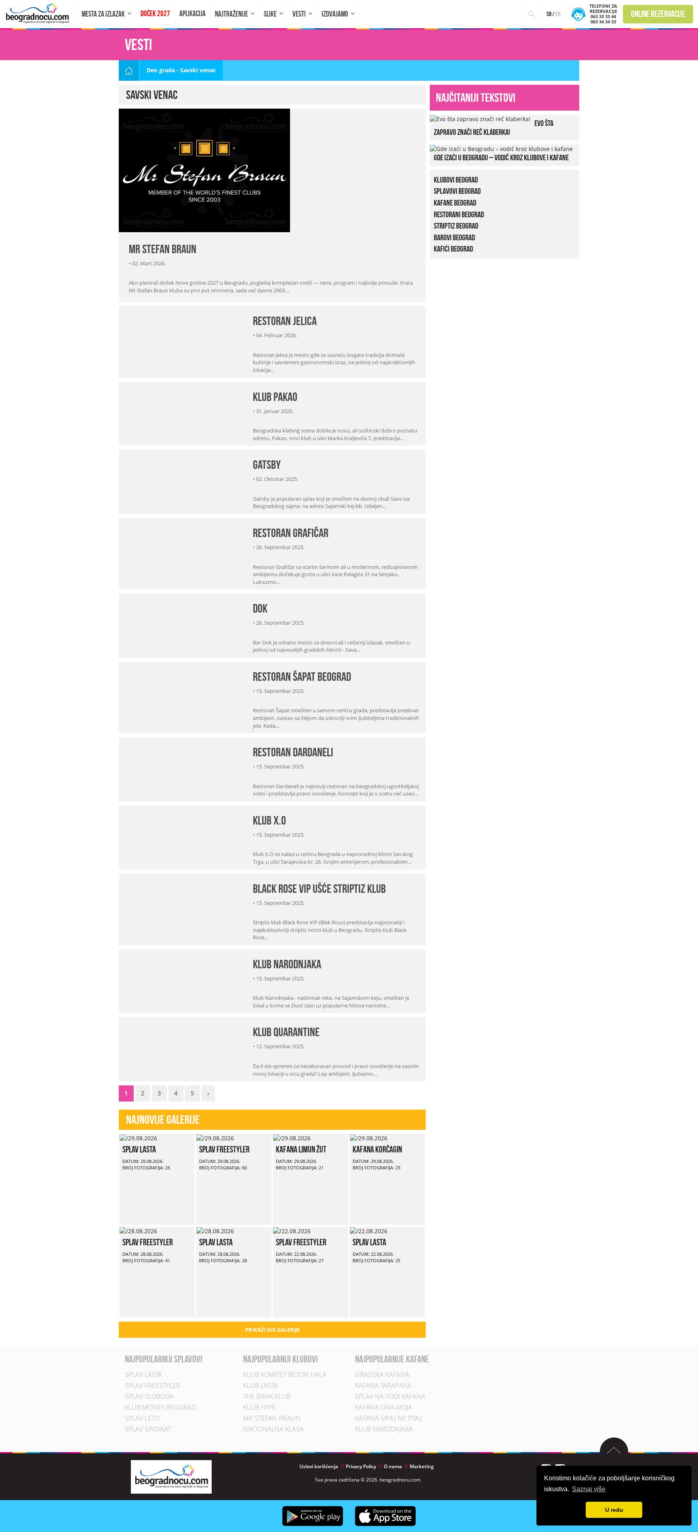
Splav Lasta (139, 1149)
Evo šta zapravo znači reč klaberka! (493, 127)
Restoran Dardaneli (293, 752)
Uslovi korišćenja (318, 1466)
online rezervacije (658, 14)
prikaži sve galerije (272, 1329)
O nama (393, 1466)
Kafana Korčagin (377, 1149)
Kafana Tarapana (383, 1385)
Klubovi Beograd (456, 179)
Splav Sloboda (149, 1396)
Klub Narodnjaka (287, 964)
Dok (260, 608)
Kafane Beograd (455, 202)
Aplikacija (192, 13)
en (558, 13)
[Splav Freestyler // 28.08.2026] (138, 1230)
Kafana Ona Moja (383, 1407)
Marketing (422, 1466)
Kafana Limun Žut (301, 1149)
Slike (270, 14)
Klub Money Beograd (160, 1407)
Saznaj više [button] (588, 1489)
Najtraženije (231, 14)
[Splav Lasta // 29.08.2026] (138, 1138)
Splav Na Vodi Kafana (390, 1396)
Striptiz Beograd (456, 225)
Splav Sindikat (148, 1429)
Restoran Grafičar (290, 532)
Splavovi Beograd (457, 191)
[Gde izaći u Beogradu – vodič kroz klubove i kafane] (501, 148)
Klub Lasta (260, 1385)
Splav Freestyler (224, 1149)
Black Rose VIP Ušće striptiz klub (319, 888)
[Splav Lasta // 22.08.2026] (368, 1230)
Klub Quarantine (286, 1032)
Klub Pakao (275, 396)
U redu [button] (614, 1510)
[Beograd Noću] (171, 1476)
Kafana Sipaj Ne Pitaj (388, 1418)
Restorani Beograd (459, 214)
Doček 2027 (155, 13)
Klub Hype (259, 1407)
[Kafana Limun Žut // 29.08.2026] (292, 1138)
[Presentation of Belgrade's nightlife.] (38, 13)
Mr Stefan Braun (162, 249)
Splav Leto (142, 1418)
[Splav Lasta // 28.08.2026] (215, 1230)
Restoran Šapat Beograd (302, 676)
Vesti (299, 14)
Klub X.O (269, 820)
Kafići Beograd (453, 248)
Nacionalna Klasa (273, 1429)
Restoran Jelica (285, 320)
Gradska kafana (382, 1374)
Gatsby (267, 464)
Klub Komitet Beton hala (284, 1374)
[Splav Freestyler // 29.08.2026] (215, 1138)
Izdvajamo (335, 14)
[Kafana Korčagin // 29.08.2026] (368, 1138)
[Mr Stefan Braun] (204, 169)
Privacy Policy (361, 1466)
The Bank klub (266, 1396)
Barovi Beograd (454, 237)
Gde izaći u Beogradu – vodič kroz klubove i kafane (501, 157)
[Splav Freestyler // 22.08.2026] (292, 1230)
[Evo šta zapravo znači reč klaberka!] (480, 118)
